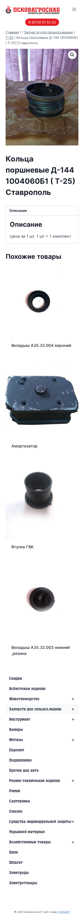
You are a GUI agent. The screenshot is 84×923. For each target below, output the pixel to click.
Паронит (16, 750)
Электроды (19, 873)
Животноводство (42, 699)
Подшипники (20, 760)
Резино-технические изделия (42, 780)
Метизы (42, 740)
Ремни (14, 791)
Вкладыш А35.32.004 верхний (41, 345)
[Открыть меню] (74, 9)
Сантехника (19, 801)
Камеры (16, 730)
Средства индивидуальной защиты (42, 821)
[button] (72, 55)
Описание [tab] (18, 210)
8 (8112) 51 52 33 (42, 22)
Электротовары (23, 883)
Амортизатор (24, 446)
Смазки (15, 811)
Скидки (15, 678)
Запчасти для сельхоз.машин (42, 709)
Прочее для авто (24, 770)
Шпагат (16, 862)
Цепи (13, 852)
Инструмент (42, 719)
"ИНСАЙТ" (64, 911)
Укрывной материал (27, 832)
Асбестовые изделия (27, 689)
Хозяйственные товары (42, 842)
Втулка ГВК (22, 547)
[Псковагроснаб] (33, 9)
